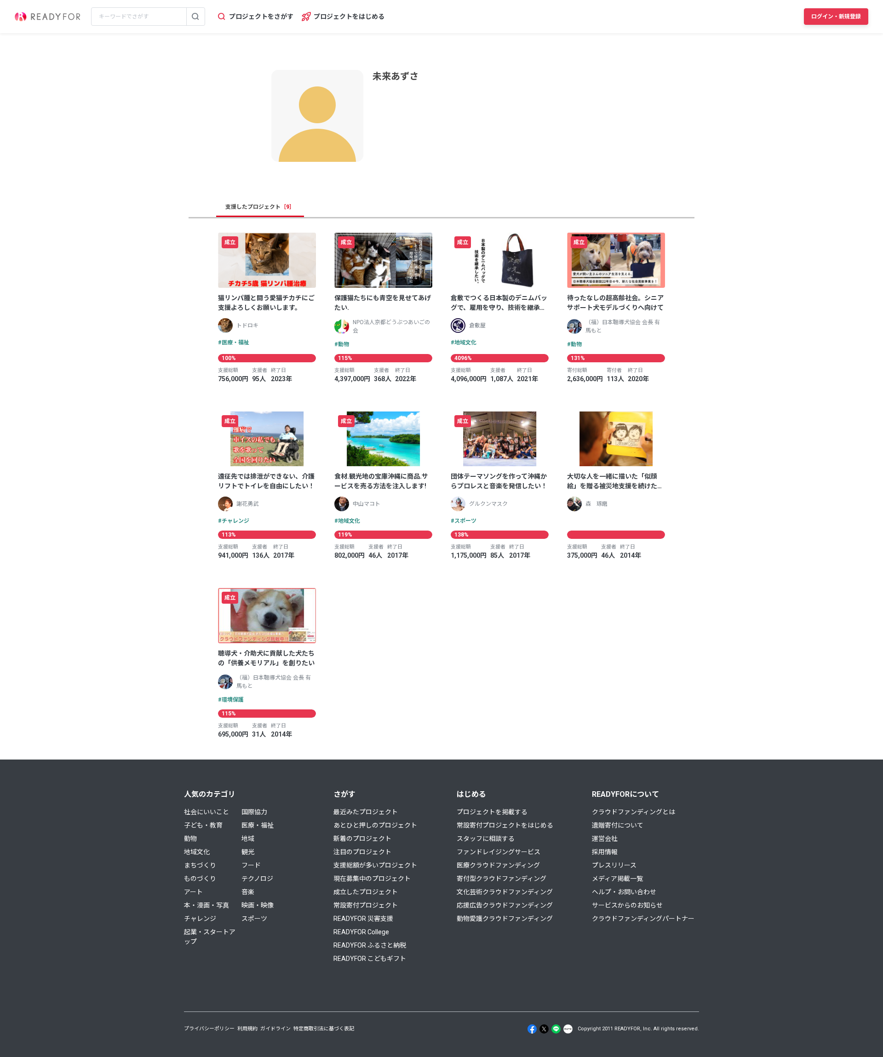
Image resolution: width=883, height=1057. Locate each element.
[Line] (556, 1029)
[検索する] (195, 16)
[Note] (568, 1029)
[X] (544, 1029)
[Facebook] (532, 1029)
